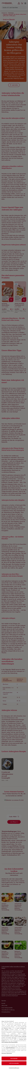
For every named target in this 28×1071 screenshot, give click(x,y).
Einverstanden (14, 1058)
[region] (14, 1044)
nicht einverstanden (14, 1063)
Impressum (4, 1053)
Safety (10, 1042)
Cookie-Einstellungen (10, 1047)
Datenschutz (9, 1053)
